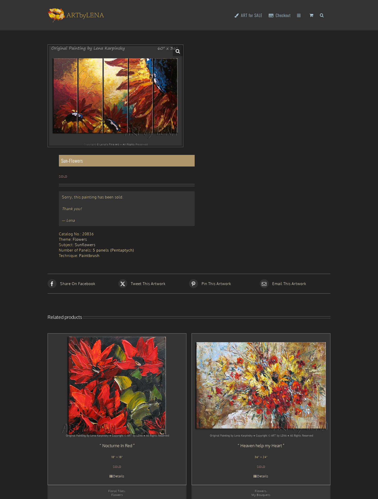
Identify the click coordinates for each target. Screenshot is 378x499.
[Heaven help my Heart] (261, 386)
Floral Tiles (116, 491)
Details (118, 476)
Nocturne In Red (117, 445)
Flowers (80, 239)
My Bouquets (261, 495)
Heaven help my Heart (261, 445)
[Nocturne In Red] (117, 386)
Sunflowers (85, 245)
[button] (322, 15)
